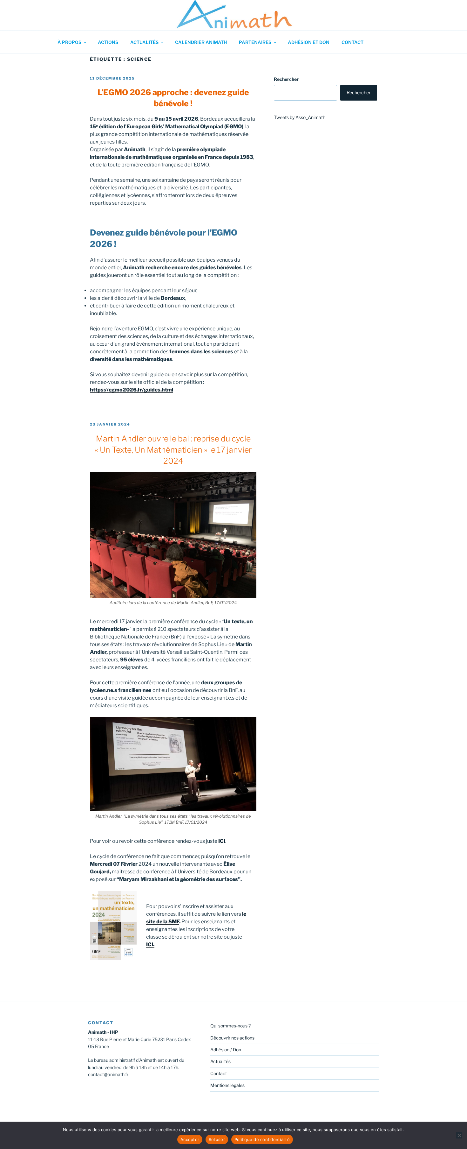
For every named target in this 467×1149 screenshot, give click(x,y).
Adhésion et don (308, 42)
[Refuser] (459, 1135)
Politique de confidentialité (262, 1139)
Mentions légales (227, 1085)
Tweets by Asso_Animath (299, 117)
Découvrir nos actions (232, 1037)
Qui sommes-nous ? (230, 1025)
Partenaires (255, 42)
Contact (352, 42)
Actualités (144, 42)
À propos (69, 42)
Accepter (189, 1139)
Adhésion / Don (225, 1049)
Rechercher (286, 79)
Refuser (217, 1139)
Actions (108, 42)
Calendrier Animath (201, 42)
